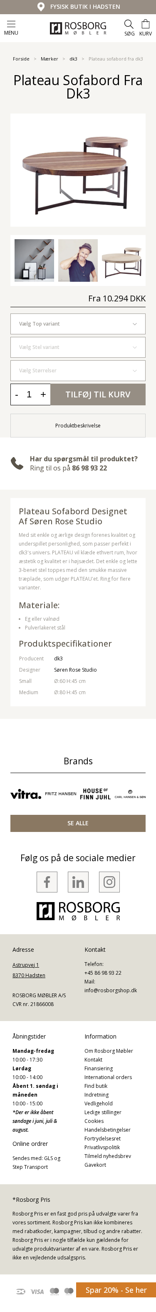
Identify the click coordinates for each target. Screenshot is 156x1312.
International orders (108, 1077)
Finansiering (98, 1068)
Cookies (94, 1121)
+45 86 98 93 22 (102, 972)
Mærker (49, 59)
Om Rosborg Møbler (108, 1050)
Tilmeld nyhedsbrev (107, 1156)
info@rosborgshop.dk (110, 990)
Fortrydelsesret (102, 1138)
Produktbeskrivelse (78, 425)
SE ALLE (78, 823)
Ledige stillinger (102, 1112)
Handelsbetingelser (107, 1129)
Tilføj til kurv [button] (97, 394)
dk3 (73, 59)
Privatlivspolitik (102, 1147)
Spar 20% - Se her (116, 1290)
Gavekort (95, 1164)
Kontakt (93, 1059)
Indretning (96, 1094)
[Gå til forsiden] (78, 28)
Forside (21, 59)
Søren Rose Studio (75, 669)
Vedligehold (98, 1103)
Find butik (95, 1086)
